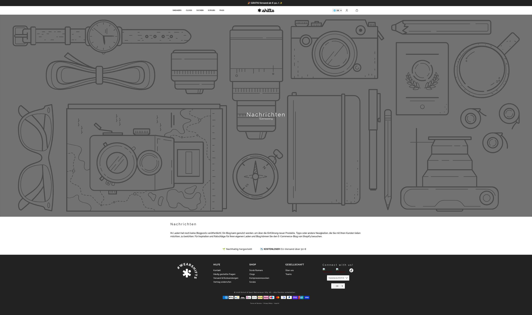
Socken (200, 10)
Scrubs (211, 10)
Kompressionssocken (259, 278)
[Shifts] (266, 10)
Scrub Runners (256, 270)
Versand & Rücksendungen (225, 278)
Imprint (276, 303)
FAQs (222, 10)
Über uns (289, 270)
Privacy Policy (268, 303)
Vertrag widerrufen (222, 282)
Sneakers (177, 10)
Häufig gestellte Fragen (224, 274)
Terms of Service (256, 303)
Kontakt (217, 270)
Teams (288, 274)
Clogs (189, 10)
